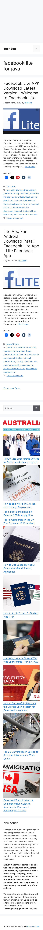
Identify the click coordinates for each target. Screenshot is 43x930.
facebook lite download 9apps (17, 351)
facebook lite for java (20, 204)
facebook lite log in (15, 358)
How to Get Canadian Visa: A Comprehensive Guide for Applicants (19, 568)
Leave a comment (15, 218)
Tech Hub (11, 186)
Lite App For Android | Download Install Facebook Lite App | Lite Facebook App (21, 243)
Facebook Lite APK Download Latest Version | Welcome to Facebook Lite (21, 90)
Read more (30, 166)
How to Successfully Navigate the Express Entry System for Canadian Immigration (19, 707)
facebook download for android (21, 190)
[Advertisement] (21, 21)
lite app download (25, 361)
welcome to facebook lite (25, 214)
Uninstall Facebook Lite (14, 368)
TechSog (9, 48)
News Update (13, 344)
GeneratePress (33, 926)
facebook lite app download (16, 193)
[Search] (36, 408)
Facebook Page (11, 388)
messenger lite (26, 365)
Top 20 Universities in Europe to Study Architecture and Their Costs (20, 755)
